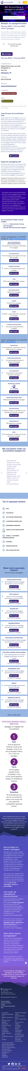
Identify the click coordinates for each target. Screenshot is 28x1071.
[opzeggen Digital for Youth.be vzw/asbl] (14, 583)
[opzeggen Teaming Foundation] (14, 612)
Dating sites (5, 1023)
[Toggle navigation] (19, 2)
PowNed (9, 541)
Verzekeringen (5, 1052)
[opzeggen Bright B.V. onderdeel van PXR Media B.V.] (14, 686)
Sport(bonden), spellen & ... (9, 1044)
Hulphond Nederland (14, 517)
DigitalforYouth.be (14, 579)
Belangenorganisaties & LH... (7, 1015)
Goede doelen (5, 1031)
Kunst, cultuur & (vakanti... (19, 1023)
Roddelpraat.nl (14, 421)
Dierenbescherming (13, 525)
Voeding (4, 1053)
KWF (7, 508)
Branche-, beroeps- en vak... (7, 1018)
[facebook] (12, 1064)
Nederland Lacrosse (14, 383)
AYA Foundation (14, 370)
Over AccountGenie (6, 1002)
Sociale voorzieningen (7, 1042)
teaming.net (14, 608)
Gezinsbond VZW (14, 668)
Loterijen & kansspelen (18, 1026)
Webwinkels (5, 1057)
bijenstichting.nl (14, 697)
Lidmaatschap (7, 101)
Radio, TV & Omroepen (9, 93)
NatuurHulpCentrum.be (14, 638)
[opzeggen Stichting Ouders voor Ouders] (14, 656)
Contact (3, 1004)
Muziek (17, 1028)
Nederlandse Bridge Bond (14, 397)
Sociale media (18, 1041)
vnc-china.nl (14, 594)
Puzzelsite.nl (14, 345)
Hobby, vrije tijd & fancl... (6, 1034)
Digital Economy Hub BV (17, 1065)
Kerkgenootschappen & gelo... (20, 1013)
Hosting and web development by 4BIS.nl (10, 1068)
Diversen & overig (6, 1025)
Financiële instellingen (5, 1029)
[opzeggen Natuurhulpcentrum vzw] (14, 641)
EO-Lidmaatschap (14, 253)
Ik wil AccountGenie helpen (8, 1006)
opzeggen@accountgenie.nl (9, 997)
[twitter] (9, 1064)
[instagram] (19, 1064)
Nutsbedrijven (18, 1030)
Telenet (14, 300)
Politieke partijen (19, 1036)
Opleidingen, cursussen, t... (18, 1032)
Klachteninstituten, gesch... (20, 1016)
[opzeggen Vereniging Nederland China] (14, 597)
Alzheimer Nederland (14, 521)
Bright (14, 683)
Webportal (4, 1055)
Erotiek (4, 1027)
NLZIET (14, 311)
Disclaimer (4, 1069)
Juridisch (4, 1039)
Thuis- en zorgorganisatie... (9, 1047)
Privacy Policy (9, 1069)
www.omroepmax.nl (8, 86)
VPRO (14, 279)
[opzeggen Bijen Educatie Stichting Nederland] (14, 701)
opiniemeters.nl (14, 623)
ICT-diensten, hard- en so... (7, 1037)
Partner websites (5, 1001)
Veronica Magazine (14, 266)
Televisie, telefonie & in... (8, 1046)
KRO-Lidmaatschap (14, 290)
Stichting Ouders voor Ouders (14, 652)
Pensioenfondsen (19, 1034)
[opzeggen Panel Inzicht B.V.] (14, 626)
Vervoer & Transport (7, 1050)
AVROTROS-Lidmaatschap (14, 324)
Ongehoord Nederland (14, 358)
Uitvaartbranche (6, 1049)
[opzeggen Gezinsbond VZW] (14, 672)
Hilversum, (5, 73)
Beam (14, 432)
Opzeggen (7, 54)
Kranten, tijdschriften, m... (20, 1019)
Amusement (5, 1012)
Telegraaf (9, 513)
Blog (2, 1007)
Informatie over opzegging (14, 589)
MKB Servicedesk (14, 408)
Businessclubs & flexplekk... (6, 1021)
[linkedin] (16, 1064)
